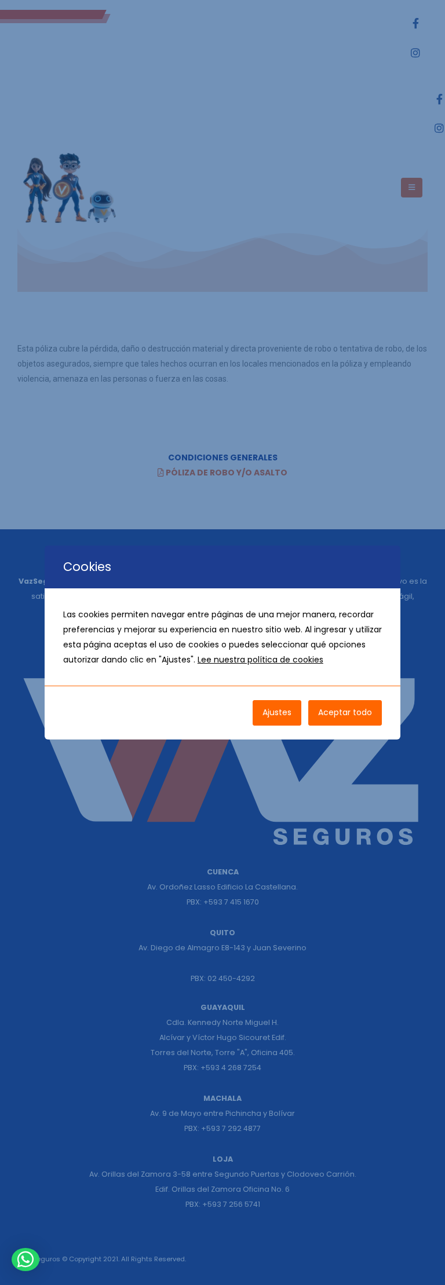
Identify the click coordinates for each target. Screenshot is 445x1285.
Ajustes (276, 712)
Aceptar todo (345, 712)
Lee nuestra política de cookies (260, 659)
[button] (25, 1259)
